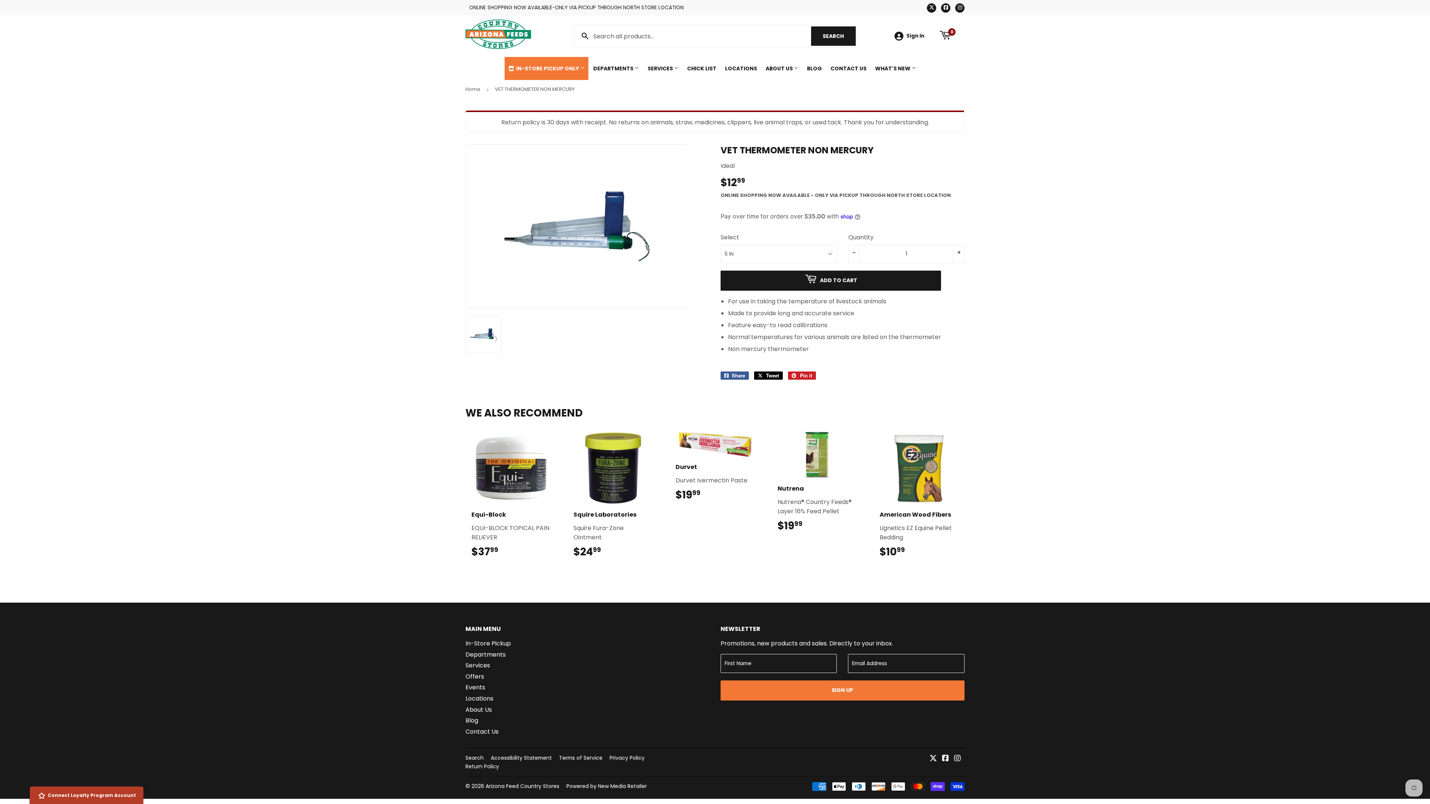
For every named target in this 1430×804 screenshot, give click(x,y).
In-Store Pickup (488, 643)
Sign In (915, 35)
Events (475, 687)
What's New (893, 68)
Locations (741, 68)
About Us (780, 68)
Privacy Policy (627, 758)
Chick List (701, 68)
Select (730, 237)
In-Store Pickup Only (547, 68)
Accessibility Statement (521, 758)
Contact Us (848, 68)
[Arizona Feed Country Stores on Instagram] (957, 758)
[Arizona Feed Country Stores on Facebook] (945, 758)
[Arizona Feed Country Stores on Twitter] (933, 758)
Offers (474, 676)
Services (661, 68)
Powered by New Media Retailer (606, 786)
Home (472, 89)
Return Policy (482, 766)
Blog (814, 68)
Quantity (861, 237)
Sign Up (842, 690)
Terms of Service (581, 758)
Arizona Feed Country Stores (522, 786)
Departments (614, 68)
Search (839, 36)
